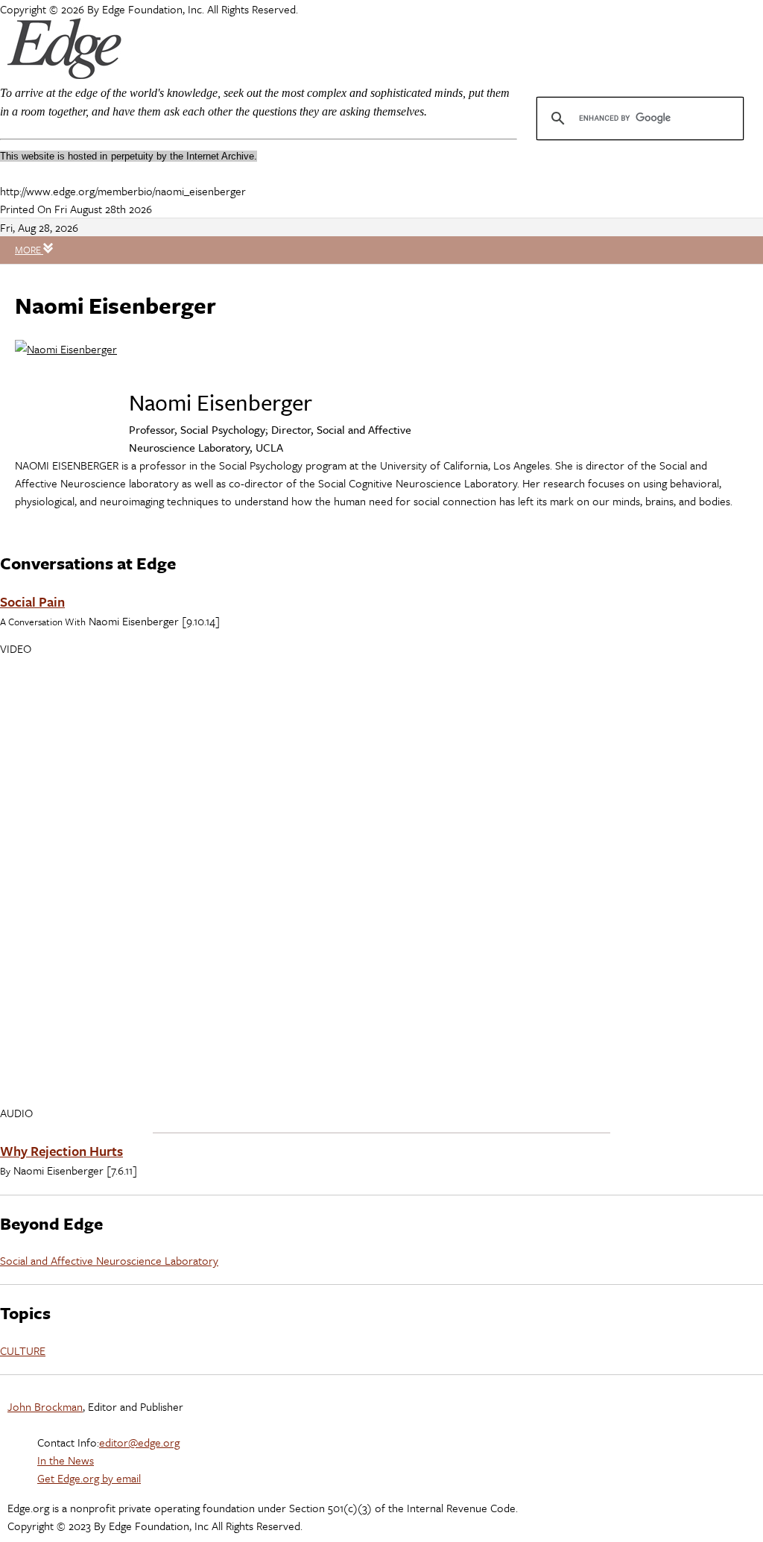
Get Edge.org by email (89, 1478)
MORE (29, 249)
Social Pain (32, 601)
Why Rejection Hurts (61, 1150)
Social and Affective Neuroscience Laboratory (109, 1260)
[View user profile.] (66, 349)
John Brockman (45, 1406)
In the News (65, 1460)
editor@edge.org (139, 1442)
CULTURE (22, 1350)
